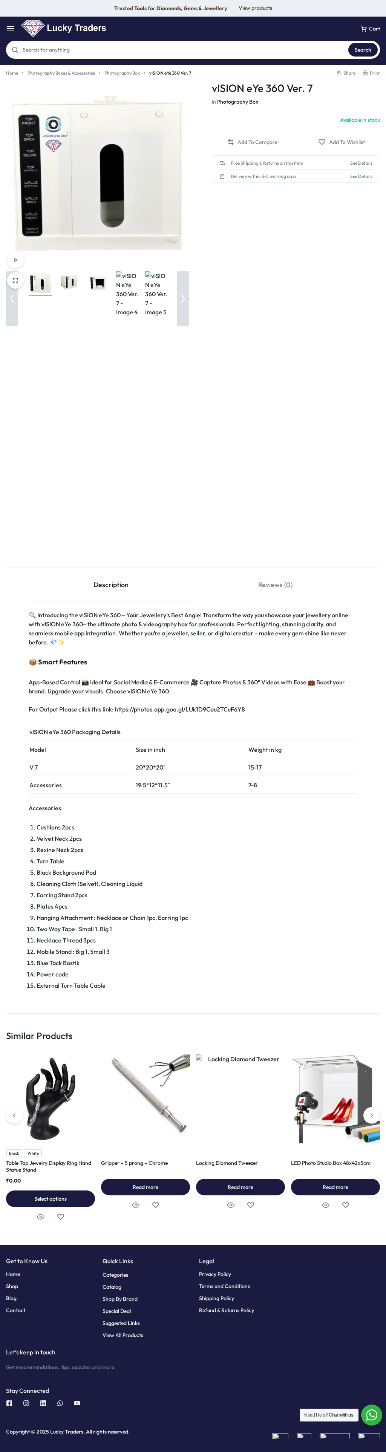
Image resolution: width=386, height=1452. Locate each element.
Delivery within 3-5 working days (263, 176)
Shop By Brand (120, 1299)
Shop (12, 1286)
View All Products (123, 1335)
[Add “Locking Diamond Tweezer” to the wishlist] (250, 1205)
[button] (345, 73)
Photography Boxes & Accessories (61, 73)
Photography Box (122, 73)
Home (12, 73)
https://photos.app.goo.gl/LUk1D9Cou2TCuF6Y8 (180, 709)
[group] (50, 1098)
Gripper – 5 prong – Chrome (134, 1163)
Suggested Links (121, 1323)
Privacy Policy (215, 1274)
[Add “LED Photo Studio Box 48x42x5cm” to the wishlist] (345, 1205)
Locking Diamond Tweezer (227, 1163)
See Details (361, 163)
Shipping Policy (216, 1298)
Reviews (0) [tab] (275, 584)
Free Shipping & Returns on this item (267, 163)
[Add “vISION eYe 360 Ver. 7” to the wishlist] (341, 142)
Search (363, 49)
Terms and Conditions (224, 1286)
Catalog (112, 1287)
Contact (15, 1310)
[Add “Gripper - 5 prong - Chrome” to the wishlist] (155, 1205)
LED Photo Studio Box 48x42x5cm (331, 1163)
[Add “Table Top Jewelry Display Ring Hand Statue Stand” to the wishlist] (60, 1217)
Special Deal (117, 1311)
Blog (11, 1298)
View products (255, 8)
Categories (115, 1275)
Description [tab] (111, 584)
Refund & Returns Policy (226, 1310)
